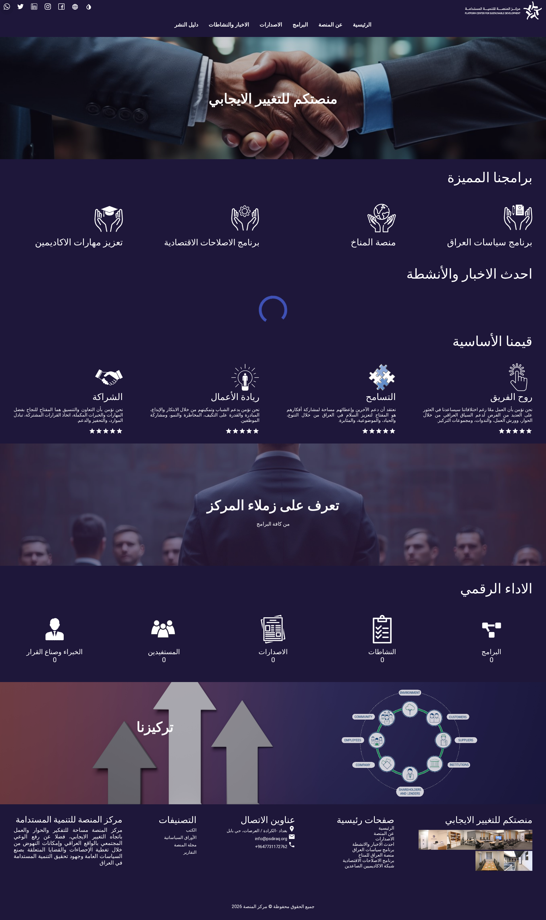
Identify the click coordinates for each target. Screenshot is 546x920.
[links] (48, 7)
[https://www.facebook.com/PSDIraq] (61, 7)
